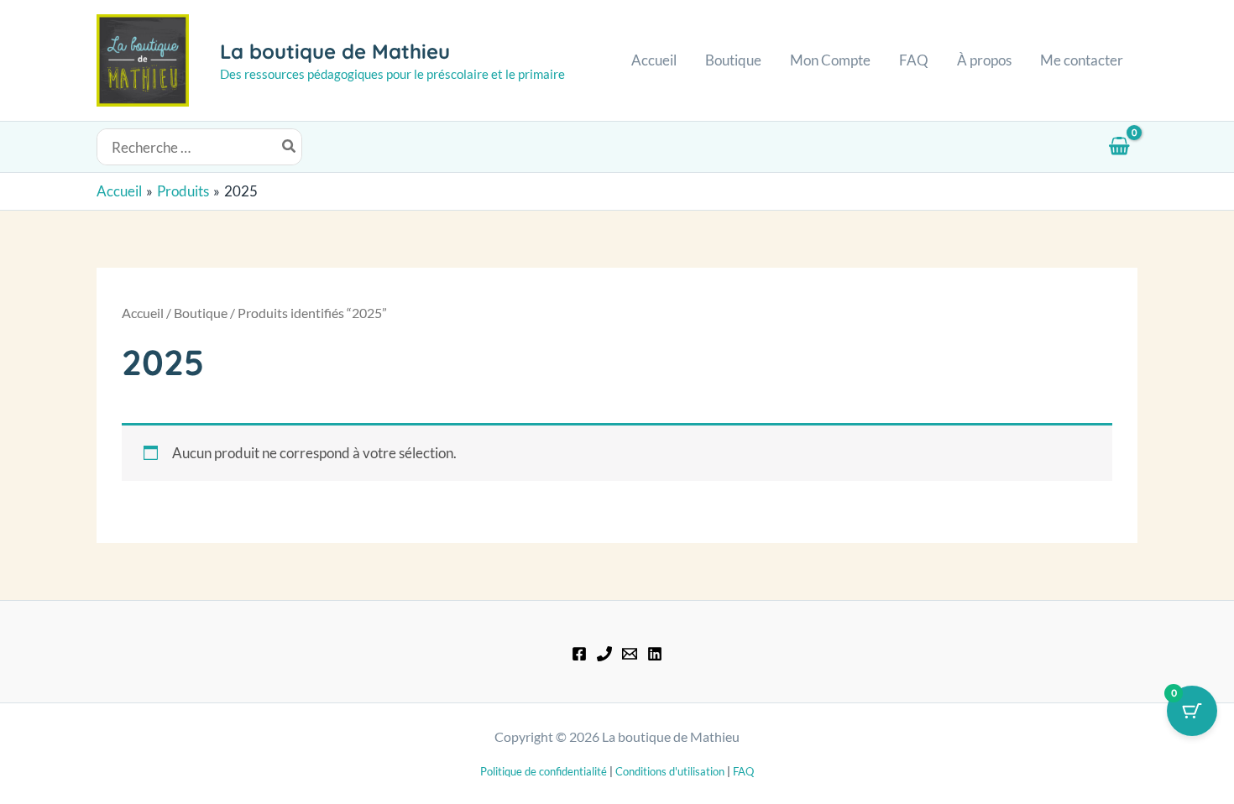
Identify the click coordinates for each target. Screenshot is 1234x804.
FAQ (743, 771)
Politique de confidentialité (543, 771)
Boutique (200, 313)
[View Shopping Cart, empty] (1119, 146)
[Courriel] (629, 653)
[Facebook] (579, 653)
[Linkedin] (654, 653)
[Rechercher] (290, 146)
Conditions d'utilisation (669, 771)
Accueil (143, 313)
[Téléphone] (604, 653)
